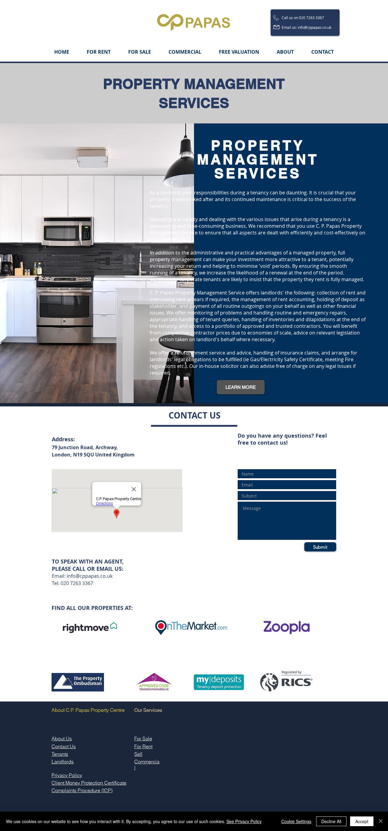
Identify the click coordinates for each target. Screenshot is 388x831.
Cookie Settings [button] (296, 821)
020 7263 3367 (77, 583)
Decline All (331, 821)
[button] (241, 387)
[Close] (380, 821)
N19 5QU (84, 454)
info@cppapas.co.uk (89, 576)
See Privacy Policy (244, 821)
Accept (361, 821)
